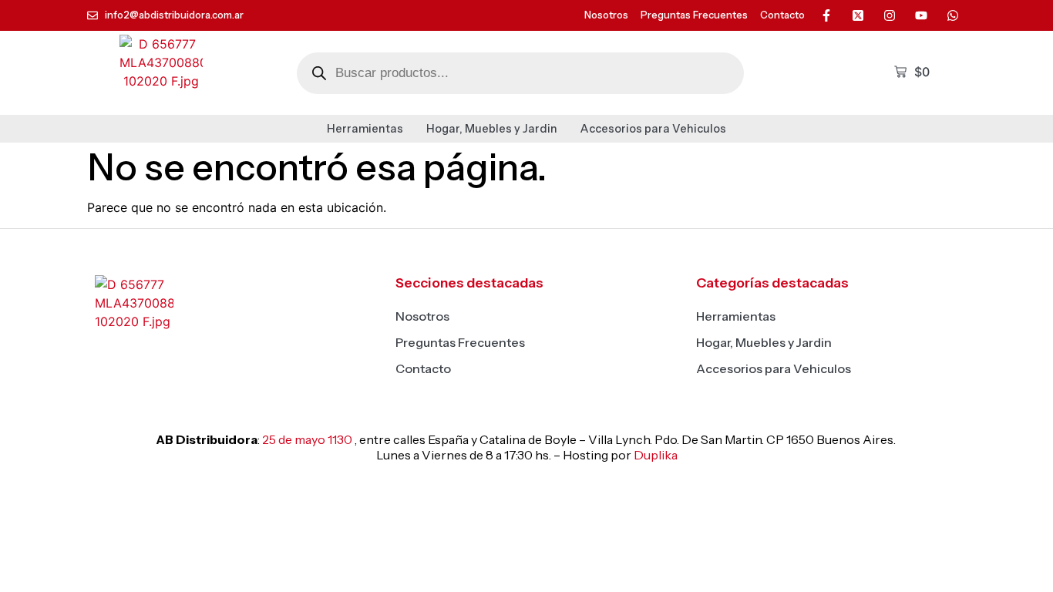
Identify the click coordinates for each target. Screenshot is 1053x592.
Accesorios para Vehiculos (653, 129)
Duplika (656, 454)
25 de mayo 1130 (307, 439)
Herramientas (365, 129)
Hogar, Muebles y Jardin (491, 129)
